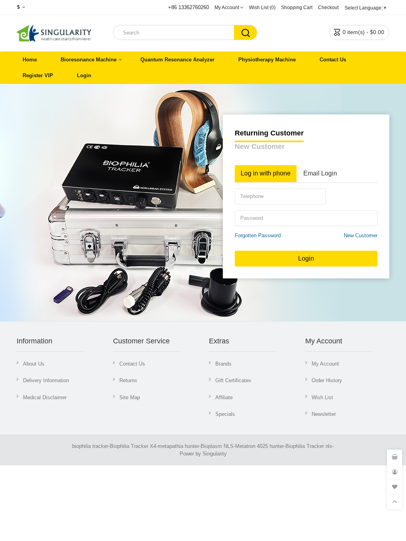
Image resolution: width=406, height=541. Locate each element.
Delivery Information (46, 380)
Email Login (320, 173)
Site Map (129, 397)
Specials (225, 414)
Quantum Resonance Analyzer (177, 60)
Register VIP (38, 75)
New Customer (260, 146)
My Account (325, 364)
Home (30, 60)
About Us (33, 364)
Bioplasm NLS (217, 446)
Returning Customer (269, 133)
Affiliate (224, 397)
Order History (327, 380)
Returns (128, 380)
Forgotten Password (258, 235)
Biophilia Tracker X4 (133, 446)
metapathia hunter (178, 446)
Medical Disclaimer (45, 397)
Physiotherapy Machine (267, 60)
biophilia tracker (90, 446)
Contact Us (333, 60)
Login (84, 75)
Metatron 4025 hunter (259, 446)
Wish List (322, 397)
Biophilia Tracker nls (308, 446)
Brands (223, 364)
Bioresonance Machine (89, 60)
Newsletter (324, 414)
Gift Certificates (233, 380)
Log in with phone (266, 173)
